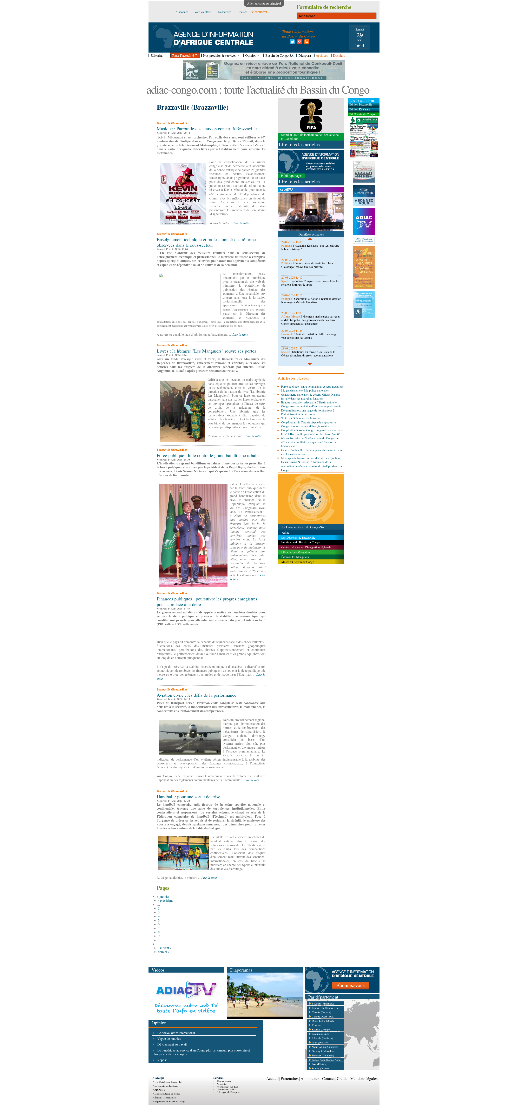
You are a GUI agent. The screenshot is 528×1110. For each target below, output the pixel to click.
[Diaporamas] (265, 1018)
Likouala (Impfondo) (322, 1038)
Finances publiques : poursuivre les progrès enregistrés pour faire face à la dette (207, 601)
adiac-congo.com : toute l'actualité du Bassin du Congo (257, 89)
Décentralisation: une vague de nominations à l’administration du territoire (307, 412)
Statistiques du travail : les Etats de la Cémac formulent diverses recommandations (308, 336)
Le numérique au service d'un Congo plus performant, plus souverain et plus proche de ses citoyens (201, 1052)
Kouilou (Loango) (321, 1029)
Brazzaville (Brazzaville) (325, 1008)
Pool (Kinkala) (319, 1064)
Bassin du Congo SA (279, 55)
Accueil (272, 1078)
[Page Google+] (299, 43)
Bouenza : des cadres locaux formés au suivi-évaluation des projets (308, 353)
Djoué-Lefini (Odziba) (323, 1021)
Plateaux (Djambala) (323, 1055)
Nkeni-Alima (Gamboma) (325, 1047)
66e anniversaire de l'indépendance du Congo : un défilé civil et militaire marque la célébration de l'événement (310, 442)
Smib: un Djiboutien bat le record (301, 418)
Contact (328, 1078)
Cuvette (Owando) (321, 1012)
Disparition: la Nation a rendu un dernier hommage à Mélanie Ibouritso (311, 282)
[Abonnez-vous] (342, 992)
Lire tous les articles (299, 144)
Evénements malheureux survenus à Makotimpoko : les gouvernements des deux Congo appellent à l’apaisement (310, 302)
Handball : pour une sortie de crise (188, 796)
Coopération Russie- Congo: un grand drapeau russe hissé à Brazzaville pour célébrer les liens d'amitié (312, 432)
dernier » (164, 951)
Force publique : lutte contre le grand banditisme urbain (208, 455)
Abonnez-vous (224, 1081)
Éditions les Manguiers (165, 1097)
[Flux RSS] (306, 43)
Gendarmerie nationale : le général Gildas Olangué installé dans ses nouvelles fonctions (310, 396)
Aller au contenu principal (264, 3)
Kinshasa (317, 1025)
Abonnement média (226, 1089)
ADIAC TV (159, 1089)
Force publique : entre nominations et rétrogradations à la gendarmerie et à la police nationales (312, 388)
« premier (163, 896)
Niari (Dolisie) (320, 1042)
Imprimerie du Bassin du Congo (169, 1101)
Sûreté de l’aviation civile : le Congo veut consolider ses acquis (309, 318)
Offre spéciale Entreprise (228, 1092)
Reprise (162, 1060)
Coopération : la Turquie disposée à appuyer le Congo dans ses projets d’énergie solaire (308, 424)
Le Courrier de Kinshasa (166, 1085)
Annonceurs (310, 1078)
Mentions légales (363, 1078)
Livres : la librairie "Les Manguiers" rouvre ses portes (206, 351)
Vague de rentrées (169, 1038)
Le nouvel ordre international (176, 1032)
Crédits (342, 1078)
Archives (322, 55)
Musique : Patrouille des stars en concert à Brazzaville (207, 128)
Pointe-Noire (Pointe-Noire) (326, 1060)
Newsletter (222, 1083)
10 (159, 940)
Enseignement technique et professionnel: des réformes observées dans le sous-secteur (207, 242)
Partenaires (289, 1078)
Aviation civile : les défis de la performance (196, 695)
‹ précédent (165, 900)
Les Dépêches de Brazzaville (168, 1081)
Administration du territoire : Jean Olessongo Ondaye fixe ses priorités (307, 247)
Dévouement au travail (172, 1044)
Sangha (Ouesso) (320, 1068)
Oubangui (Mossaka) (323, 1051)
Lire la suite (241, 223)
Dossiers (339, 55)
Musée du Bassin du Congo (167, 1093)
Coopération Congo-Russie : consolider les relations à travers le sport (310, 265)
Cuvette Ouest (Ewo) (323, 1016)
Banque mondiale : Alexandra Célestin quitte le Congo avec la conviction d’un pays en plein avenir (311, 404)
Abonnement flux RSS (227, 1086)
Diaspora (304, 55)
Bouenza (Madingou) (323, 1003)
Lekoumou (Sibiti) (321, 1034)
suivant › (165, 948)
